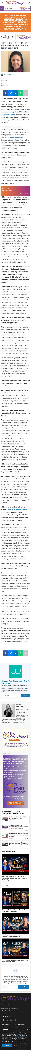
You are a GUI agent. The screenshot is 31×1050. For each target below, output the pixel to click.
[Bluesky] (10, 93)
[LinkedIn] (15, 93)
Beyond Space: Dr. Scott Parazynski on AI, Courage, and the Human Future (13, 935)
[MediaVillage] (15, 3)
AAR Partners (15, 137)
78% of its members (8, 115)
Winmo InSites (4, 85)
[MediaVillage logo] (15, 998)
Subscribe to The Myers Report (9, 1008)
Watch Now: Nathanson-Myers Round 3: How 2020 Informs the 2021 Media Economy (18, 835)
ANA (19, 112)
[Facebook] (5, 93)
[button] (29, 3)
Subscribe (25, 695)
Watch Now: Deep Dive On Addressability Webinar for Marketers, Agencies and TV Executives (18, 827)
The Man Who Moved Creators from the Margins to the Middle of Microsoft (15, 910)
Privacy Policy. (10, 1041)
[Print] (25, 93)
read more (22, 722)
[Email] (20, 93)
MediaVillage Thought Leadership (10, 1011)
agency (7, 428)
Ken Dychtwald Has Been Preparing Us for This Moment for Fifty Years (15, 960)
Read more (17, 1046)
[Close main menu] (27, 1029)
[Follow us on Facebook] (3, 1020)
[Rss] (15, 1020)
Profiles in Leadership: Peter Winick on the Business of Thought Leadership (18, 818)
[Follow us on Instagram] (11, 1020)
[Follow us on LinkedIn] (7, 1020)
